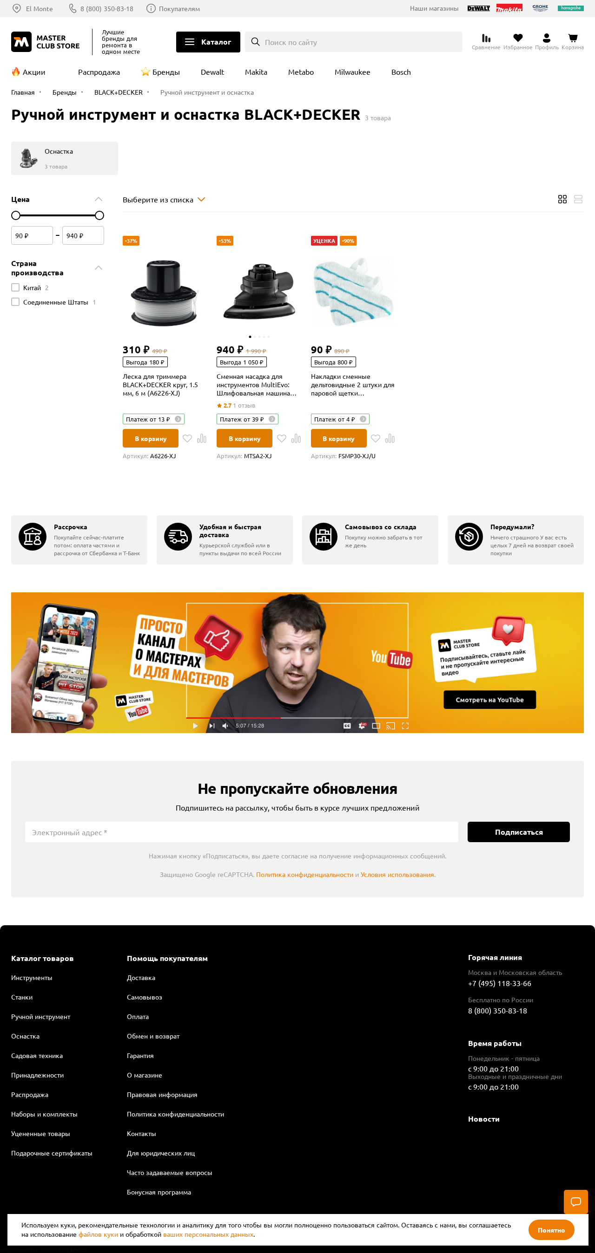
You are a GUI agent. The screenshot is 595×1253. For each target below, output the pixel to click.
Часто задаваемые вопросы (169, 1172)
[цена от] (15, 215)
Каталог (216, 41)
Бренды (166, 71)
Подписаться (519, 832)
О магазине (144, 1075)
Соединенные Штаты (59, 302)
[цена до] (99, 215)
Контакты (141, 1133)
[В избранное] (187, 438)
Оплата (138, 1016)
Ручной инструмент (40, 1016)
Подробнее (297, 663)
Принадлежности (37, 1075)
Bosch (401, 71)
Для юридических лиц (161, 1153)
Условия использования (397, 874)
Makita (256, 71)
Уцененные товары (40, 1133)
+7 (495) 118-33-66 (499, 982)
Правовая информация (162, 1094)
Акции (34, 71)
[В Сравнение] (201, 438)
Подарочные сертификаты (52, 1153)
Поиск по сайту (291, 41)
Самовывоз (144, 997)
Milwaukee (352, 71)
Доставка (141, 977)
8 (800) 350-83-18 (106, 8)
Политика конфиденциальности (304, 874)
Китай (36, 287)
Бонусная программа (159, 1192)
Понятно (551, 1230)
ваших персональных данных (208, 1234)
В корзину (151, 438)
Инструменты (32, 977)
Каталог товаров (42, 958)
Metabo (301, 71)
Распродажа (99, 71)
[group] (79, 539)
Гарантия (140, 1055)
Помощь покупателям (167, 958)
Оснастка (25, 1036)
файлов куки (98, 1234)
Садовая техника (37, 1055)
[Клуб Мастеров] (47, 42)
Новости (484, 1118)
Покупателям (179, 8)
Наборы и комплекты (44, 1114)
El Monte (39, 8)
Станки (22, 997)
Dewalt (212, 71)
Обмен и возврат (153, 1036)
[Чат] (576, 1202)
